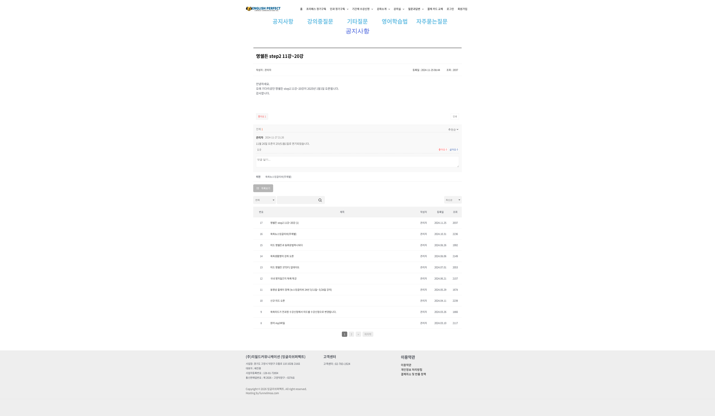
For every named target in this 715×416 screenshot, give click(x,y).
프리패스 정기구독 (316, 9)
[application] (346, 8)
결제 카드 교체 (435, 9)
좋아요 (262, 116)
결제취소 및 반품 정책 (413, 374)
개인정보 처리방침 (411, 370)
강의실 (397, 9)
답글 (259, 149)
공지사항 (283, 21)
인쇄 (455, 116)
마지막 (368, 334)
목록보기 (265, 188)
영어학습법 (395, 21)
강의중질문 (320, 21)
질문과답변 (414, 9)
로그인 (450, 9)
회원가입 (462, 9)
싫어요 (453, 149)
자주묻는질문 (432, 21)
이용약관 (406, 365)
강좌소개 (382, 9)
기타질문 (357, 21)
